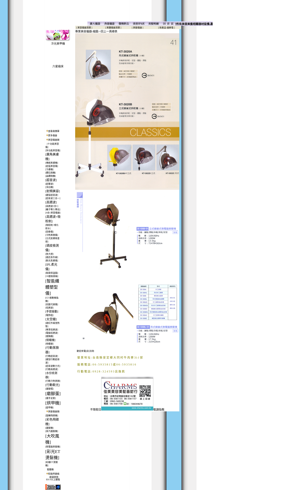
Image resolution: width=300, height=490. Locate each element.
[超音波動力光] (52, 366)
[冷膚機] (49, 169)
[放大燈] (49, 254)
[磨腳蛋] (53, 393)
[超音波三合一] (52, 198)
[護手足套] (50, 398)
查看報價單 (53, 131)
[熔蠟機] (50, 339)
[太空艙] (51, 319)
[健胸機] (49, 336)
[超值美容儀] (51, 166)
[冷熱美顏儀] (51, 235)
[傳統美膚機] (51, 162)
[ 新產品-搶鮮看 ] (166, 27)
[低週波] (49, 307)
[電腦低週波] (51, 333)
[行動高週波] (51, 369)
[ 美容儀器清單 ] (83, 27)
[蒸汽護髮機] (51, 431)
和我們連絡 (53, 473)
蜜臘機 (50, 469)
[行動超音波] (51, 356)
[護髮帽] (49, 388)
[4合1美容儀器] (52, 212)
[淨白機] (49, 187)
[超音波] (51, 180)
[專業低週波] (51, 329)
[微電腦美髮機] (52, 446)
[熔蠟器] (49, 343)
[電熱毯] (49, 315)
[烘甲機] (53, 403)
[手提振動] (51, 311)
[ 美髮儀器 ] (137, 27)
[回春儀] (49, 231)
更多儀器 (52, 135)
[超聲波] (49, 183)
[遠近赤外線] (51, 257)
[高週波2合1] (51, 206)
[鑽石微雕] (50, 172)
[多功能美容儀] (52, 150)
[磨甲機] (49, 407)
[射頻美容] (52, 191)
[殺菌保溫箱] (51, 273)
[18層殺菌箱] (51, 276)
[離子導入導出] (52, 209)
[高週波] (51, 202)
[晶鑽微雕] (50, 176)
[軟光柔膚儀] (51, 260)
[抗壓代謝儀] (51, 304)
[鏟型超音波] (51, 195)
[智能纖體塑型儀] (52, 287)
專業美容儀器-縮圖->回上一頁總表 (96, 31)
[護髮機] (49, 428)
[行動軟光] (52, 385)
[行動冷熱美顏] (52, 381)
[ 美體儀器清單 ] (113, 27)
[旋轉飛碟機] (51, 415)
